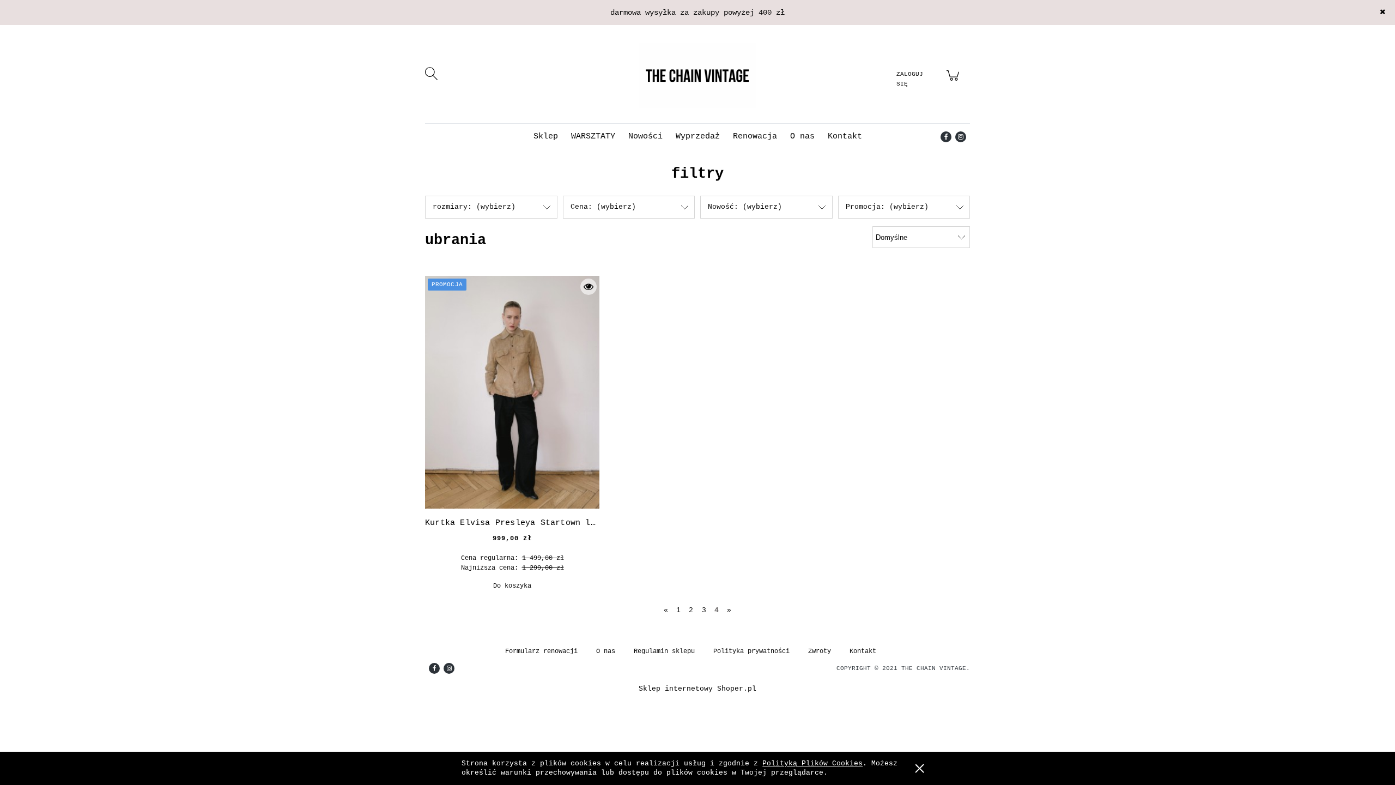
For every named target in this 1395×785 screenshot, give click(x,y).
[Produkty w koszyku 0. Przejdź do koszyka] (954, 82)
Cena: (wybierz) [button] (603, 207)
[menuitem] (545, 136)
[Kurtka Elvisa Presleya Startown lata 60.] (512, 392)
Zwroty (819, 651)
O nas (605, 651)
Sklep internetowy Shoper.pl (697, 689)
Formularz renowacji (541, 651)
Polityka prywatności (751, 651)
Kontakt (863, 651)
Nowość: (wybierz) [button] (745, 207)
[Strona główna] (697, 75)
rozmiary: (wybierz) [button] (474, 207)
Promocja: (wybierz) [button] (887, 207)
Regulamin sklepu (664, 651)
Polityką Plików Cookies (812, 763)
